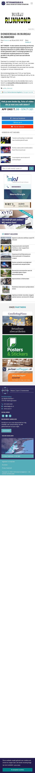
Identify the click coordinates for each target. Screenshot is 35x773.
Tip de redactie (19, 127)
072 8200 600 (8, 404)
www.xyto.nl (7, 408)
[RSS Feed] (10, 416)
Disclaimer (5, 465)
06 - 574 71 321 (24, 109)
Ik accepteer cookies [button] (17, 769)
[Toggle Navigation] (31, 3)
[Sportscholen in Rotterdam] (6, 281)
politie (4, 88)
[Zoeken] (31, 168)
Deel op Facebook (19, 118)
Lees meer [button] (17, 765)
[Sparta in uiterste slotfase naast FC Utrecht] (6, 240)
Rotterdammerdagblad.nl (14, 2)
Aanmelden (6, 431)
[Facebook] (3, 416)
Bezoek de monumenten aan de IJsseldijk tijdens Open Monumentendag (22, 272)
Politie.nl (28, 42)
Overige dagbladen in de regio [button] (11, 456)
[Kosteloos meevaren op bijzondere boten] (6, 289)
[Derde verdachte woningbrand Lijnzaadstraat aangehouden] (6, 265)
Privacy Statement (7, 468)
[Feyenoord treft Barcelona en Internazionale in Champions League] (6, 257)
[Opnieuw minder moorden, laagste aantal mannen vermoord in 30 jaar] (6, 297)
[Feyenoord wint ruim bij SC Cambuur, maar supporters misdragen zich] (6, 248)
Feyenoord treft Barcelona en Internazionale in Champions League (21, 256)
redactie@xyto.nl (9, 406)
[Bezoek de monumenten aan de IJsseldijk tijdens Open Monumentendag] (6, 273)
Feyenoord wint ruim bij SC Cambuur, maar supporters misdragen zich (20, 248)
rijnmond (9, 88)
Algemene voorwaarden (8, 461)
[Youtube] (6, 416)
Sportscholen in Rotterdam (20, 278)
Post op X (18, 122)
